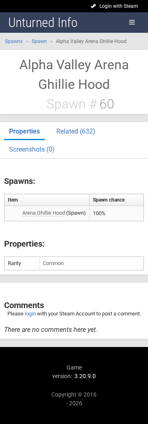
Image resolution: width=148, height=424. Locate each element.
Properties (24, 131)
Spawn (39, 41)
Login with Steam (118, 6)
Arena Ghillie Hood (43, 213)
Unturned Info (43, 22)
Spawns (14, 41)
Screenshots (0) (32, 149)
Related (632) (75, 131)
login (30, 314)
